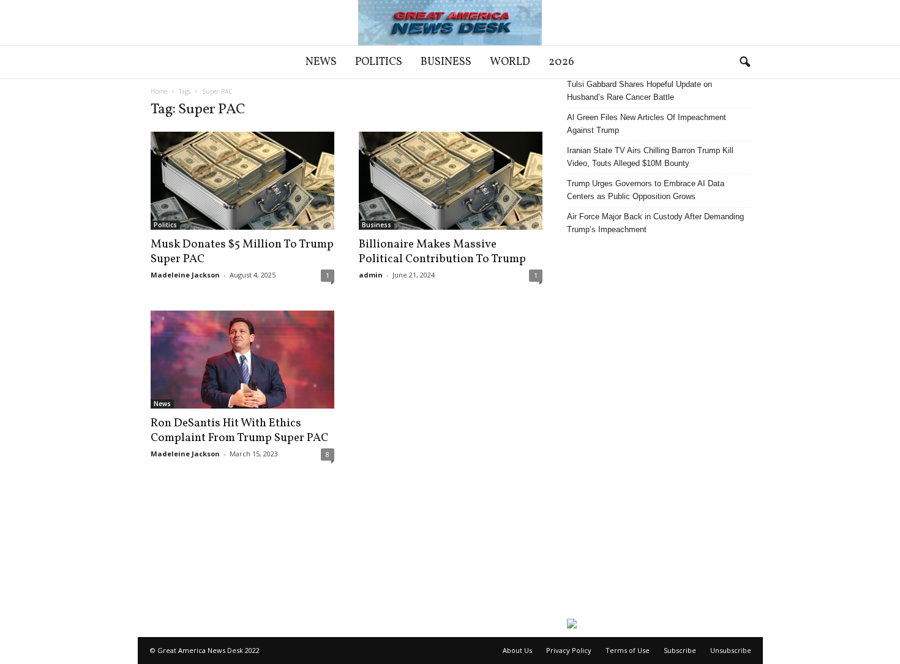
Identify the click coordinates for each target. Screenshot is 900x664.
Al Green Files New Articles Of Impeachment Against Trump (646, 124)
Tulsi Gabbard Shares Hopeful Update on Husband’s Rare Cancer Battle (639, 91)
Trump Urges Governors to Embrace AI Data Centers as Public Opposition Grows (645, 190)
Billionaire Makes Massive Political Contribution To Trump (442, 251)
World (510, 62)
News (321, 62)
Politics (378, 62)
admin (371, 274)
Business (446, 62)
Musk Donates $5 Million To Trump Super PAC (242, 251)
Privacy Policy (568, 650)
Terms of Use (628, 650)
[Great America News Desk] (450, 22)
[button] (744, 62)
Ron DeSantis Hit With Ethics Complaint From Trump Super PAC (239, 430)
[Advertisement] (659, 427)
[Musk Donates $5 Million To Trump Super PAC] (242, 181)
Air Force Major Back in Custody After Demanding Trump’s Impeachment (655, 223)
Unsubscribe (730, 650)
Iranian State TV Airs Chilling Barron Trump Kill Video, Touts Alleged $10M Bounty (650, 157)
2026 (561, 62)
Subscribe (680, 650)
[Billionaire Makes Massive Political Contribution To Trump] (450, 181)
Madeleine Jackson (185, 274)
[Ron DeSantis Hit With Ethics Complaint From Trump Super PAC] (242, 360)
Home (159, 91)
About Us (517, 650)
